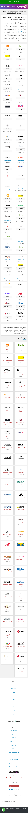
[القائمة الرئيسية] (2, 6)
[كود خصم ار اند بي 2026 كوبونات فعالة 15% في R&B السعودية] (20, 303)
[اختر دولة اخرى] (8, 6)
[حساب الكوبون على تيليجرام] (6, 778)
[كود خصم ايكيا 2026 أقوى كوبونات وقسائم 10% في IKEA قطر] (20, 544)
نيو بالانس (7, 549)
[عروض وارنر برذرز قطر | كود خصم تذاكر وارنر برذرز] (7, 557)
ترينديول (7, 387)
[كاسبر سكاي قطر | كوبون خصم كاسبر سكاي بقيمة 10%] (20, 482)
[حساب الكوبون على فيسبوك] (14, 778)
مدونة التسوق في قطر (14, 738)
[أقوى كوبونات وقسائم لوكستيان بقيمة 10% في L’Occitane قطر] (20, 226)
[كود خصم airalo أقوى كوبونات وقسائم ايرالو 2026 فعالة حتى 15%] (7, 303)
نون (20, 362)
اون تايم (7, 474)
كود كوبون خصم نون (14, 759)
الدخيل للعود (7, 611)
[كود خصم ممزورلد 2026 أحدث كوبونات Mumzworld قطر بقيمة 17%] (20, 65)
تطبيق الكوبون (14, 782)
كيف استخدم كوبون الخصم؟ (14, 752)
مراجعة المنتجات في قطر (14, 763)
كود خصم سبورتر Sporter (14, 767)
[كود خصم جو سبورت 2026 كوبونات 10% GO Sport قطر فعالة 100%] (7, 619)
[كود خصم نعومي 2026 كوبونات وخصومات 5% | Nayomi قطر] (7, 594)
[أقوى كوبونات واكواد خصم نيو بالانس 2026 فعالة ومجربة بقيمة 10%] (20, 293)
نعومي (7, 599)
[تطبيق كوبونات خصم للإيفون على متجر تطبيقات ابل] (9, 790)
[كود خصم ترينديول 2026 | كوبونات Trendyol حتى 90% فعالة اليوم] (7, 382)
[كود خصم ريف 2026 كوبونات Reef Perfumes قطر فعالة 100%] (20, 126)
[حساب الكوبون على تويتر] (17, 778)
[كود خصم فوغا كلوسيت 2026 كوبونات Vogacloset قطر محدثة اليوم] (7, 85)
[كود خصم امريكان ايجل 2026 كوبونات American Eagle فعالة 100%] (7, 445)
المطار (21, 437)
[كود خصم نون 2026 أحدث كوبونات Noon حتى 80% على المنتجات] (7, 56)
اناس (21, 388)
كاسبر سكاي (21, 487)
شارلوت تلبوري (20, 524)
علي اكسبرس (7, 399)
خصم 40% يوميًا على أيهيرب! (14, 1)
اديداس (21, 500)
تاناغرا (7, 661)
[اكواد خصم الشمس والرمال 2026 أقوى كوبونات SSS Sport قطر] (20, 532)
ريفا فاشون (21, 399)
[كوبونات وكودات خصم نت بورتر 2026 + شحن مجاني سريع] (20, 606)
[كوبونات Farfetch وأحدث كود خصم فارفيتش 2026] (7, 157)
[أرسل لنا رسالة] (3, 810)
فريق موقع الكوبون (22, 31)
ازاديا (20, 673)
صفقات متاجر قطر (14, 734)
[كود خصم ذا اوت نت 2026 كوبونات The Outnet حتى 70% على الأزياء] (7, 482)
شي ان (21, 413)
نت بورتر (21, 609)
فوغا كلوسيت (7, 438)
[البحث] (5, 6)
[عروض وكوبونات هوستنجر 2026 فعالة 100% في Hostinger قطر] (20, 370)
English (13, 6)
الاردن (14, 710)
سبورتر (7, 462)
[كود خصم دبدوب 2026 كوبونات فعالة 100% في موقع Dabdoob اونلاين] (20, 106)
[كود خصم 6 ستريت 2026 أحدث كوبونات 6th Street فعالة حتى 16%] (20, 95)
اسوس (21, 451)
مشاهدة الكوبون (20, 89)
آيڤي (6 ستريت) (20, 424)
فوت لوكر (7, 588)
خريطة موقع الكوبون (14, 741)
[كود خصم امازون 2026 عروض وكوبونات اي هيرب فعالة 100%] (7, 106)
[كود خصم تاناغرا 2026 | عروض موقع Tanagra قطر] (7, 656)
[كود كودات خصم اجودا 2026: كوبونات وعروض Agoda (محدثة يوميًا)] (20, 185)
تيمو (7, 351)
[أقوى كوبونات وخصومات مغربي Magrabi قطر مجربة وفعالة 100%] (20, 313)
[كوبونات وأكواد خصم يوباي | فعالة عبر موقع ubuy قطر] (7, 195)
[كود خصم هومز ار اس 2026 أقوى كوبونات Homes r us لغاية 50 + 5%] (7, 569)
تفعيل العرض (20, 170)
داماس (7, 637)
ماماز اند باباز (21, 513)
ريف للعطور (7, 524)
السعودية (14, 685)
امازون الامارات (7, 426)
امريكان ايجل (7, 449)
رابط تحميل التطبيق (14, 786)
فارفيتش (7, 412)
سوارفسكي (7, 536)
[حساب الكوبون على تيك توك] (10, 778)
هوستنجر (20, 376)
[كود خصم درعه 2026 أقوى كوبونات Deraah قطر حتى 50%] (20, 619)
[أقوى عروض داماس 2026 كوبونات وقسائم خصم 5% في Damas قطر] (7, 631)
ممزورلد (21, 561)
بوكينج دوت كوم (7, 497)
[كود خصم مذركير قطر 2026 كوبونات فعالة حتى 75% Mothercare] (20, 146)
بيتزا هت (21, 636)
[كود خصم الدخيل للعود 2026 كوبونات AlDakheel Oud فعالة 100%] (7, 606)
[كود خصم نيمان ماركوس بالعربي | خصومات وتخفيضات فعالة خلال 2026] (7, 216)
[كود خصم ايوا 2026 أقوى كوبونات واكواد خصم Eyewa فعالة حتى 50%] (20, 176)
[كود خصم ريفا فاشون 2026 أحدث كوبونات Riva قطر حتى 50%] (20, 75)
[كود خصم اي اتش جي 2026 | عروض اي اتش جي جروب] (20, 457)
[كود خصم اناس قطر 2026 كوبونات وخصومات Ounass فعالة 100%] (20, 85)
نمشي (7, 375)
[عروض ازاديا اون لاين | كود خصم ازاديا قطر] (20, 669)
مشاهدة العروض (7, 110)
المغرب (14, 714)
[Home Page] (22, 6)
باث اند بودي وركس (21, 474)
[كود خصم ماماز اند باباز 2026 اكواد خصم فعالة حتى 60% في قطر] (20, 507)
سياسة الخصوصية (14, 748)
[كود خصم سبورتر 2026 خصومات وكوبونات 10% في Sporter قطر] (7, 116)
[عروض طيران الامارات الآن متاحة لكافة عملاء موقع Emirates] (7, 176)
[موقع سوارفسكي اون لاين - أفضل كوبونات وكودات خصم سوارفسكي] (7, 532)
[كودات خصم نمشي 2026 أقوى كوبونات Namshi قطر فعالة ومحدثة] (7, 65)
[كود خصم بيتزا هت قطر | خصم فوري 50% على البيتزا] (20, 631)
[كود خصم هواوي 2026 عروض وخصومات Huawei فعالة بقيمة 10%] (7, 313)
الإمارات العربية (14, 688)
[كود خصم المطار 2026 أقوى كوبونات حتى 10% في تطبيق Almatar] (7, 95)
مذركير (7, 513)
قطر (14, 703)
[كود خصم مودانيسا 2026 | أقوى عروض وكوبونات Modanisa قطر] (7, 147)
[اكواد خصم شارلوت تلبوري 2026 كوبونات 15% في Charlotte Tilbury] (20, 519)
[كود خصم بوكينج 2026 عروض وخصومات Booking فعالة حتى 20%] (7, 494)
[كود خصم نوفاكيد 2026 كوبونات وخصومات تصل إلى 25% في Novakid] (7, 293)
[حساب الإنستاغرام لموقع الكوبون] (21, 778)
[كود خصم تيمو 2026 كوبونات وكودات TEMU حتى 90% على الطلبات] (7, 46)
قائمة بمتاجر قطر (14, 730)
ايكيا (20, 549)
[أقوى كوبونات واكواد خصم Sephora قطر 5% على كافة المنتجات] (20, 594)
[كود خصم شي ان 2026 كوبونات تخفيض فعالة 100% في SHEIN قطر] (20, 136)
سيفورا (21, 600)
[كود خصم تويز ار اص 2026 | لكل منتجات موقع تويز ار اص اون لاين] (7, 644)
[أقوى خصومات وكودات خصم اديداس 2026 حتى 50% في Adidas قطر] (20, 494)
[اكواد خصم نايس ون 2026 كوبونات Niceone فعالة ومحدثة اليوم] (7, 75)
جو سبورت (7, 625)
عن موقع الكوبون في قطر (14, 745)
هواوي (21, 661)
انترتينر (21, 586)
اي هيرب (20, 350)
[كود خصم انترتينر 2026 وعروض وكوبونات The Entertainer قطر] (7, 136)
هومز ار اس (7, 574)
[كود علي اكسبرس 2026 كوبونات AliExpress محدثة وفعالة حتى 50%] (20, 157)
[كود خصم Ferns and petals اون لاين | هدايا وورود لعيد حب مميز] (20, 205)
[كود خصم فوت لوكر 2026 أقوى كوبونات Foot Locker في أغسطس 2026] (7, 581)
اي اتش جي (21, 462)
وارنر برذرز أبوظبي (7, 561)
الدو (20, 650)
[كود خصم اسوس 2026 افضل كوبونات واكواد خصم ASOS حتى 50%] (20, 116)
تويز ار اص (7, 648)
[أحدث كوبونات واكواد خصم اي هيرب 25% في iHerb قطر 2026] (20, 46)
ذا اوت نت (7, 487)
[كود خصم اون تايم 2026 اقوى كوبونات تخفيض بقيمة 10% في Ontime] (7, 469)
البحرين (14, 696)
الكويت (14, 692)
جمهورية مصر (14, 707)
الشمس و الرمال (20, 536)
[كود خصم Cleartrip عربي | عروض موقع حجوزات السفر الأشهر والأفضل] (20, 166)
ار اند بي (21, 574)
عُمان (14, 699)
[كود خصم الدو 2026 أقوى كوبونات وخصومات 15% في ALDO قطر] (20, 644)
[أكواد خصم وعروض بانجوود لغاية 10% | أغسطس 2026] (7, 257)
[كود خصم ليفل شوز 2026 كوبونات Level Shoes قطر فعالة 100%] (20, 56)
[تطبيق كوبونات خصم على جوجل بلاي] (12, 790)
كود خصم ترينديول (14, 756)
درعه (20, 623)
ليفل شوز (7, 362)
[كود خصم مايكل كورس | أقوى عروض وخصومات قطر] (7, 186)
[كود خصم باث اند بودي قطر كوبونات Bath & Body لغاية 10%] (20, 469)
